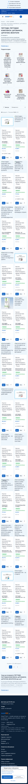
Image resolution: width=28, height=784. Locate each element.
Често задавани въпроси (8, 753)
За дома (3, 741)
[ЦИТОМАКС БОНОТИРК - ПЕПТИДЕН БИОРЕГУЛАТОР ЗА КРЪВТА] (21, 394)
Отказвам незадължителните (19, 777)
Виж (7, 157)
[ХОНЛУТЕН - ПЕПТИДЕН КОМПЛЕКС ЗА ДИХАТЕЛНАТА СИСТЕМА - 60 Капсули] (21, 167)
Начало (3, 21)
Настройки (13, 780)
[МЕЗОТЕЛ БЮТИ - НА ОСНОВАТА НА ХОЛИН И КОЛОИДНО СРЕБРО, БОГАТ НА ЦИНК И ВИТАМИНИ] (21, 349)
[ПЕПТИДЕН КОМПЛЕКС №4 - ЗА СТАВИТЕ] (21, 576)
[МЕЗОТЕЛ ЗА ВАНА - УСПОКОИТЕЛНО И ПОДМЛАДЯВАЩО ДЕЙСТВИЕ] (7, 394)
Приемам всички (7, 777)
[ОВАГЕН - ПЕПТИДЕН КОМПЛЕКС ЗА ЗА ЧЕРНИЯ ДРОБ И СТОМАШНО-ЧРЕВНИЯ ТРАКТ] (21, 621)
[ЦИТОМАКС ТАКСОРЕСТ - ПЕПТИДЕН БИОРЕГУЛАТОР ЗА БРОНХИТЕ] (7, 576)
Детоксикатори (5, 739)
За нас (9, 13)
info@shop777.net (11, 724)
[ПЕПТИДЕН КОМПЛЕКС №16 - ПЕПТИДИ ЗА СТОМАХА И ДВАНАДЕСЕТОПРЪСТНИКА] (7, 621)
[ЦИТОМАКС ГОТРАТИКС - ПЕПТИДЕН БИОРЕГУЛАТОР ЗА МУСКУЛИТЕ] (7, 121)
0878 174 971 (4, 13)
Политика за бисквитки (8, 763)
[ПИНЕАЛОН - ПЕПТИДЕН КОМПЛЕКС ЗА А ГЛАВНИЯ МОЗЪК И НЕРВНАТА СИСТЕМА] (7, 485)
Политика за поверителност (9, 765)
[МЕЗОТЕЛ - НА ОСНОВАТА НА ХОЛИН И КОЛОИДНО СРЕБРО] (21, 212)
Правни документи (6, 755)
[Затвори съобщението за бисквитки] (25, 768)
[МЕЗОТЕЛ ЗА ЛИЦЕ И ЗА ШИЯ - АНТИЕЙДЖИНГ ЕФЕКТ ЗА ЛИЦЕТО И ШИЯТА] (7, 258)
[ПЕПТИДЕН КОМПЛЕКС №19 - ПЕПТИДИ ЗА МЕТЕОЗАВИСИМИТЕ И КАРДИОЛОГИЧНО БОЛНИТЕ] (7, 167)
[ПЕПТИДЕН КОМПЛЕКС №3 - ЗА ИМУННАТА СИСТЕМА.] (7, 440)
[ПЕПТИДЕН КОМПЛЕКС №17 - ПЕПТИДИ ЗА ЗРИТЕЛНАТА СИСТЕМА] (21, 440)
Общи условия (5, 761)
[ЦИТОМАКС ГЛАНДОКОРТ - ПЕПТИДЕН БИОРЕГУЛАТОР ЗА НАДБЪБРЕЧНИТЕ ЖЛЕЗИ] (21, 258)
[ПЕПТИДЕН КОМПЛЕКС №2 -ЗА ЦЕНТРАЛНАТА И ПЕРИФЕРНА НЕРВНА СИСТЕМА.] (7, 303)
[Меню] (2, 16)
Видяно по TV (5, 743)
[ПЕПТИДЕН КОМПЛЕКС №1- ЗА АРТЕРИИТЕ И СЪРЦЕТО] (21, 121)
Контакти (3, 751)
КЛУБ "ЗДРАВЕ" (10, 21)
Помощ (13, 13)
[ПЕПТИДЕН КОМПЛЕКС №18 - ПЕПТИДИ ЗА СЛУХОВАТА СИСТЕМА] (21, 303)
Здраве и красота (6, 737)
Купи (4, 157)
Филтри (7, 107)
